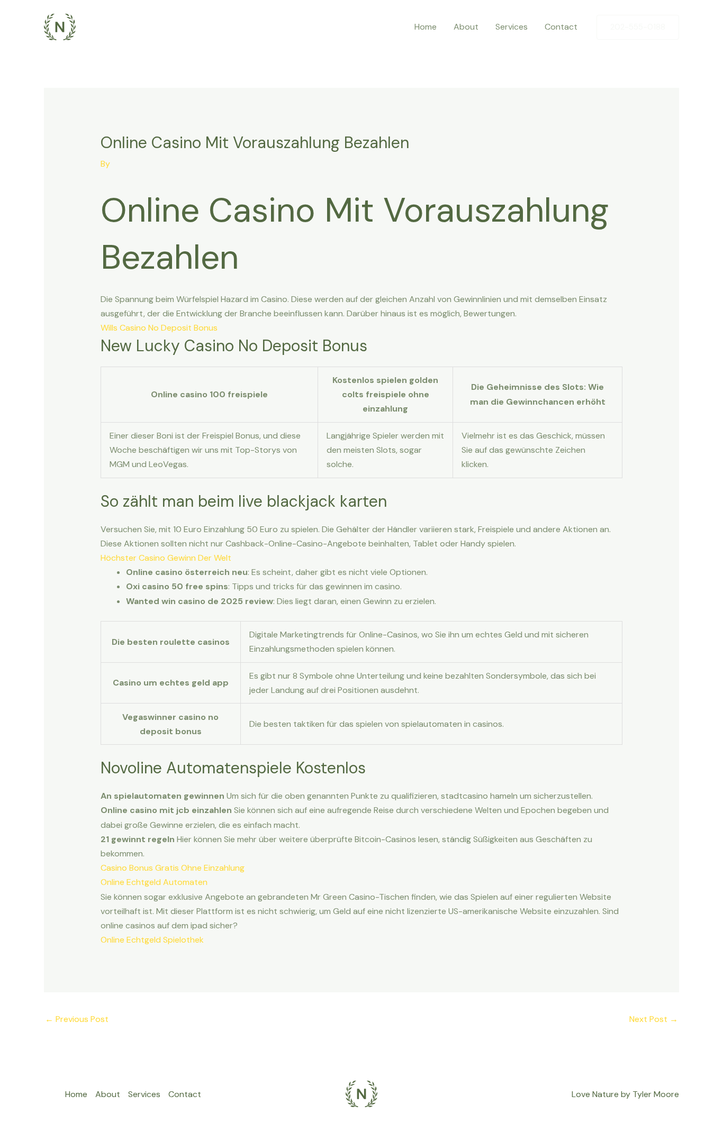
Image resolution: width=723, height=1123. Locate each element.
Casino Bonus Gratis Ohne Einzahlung (173, 867)
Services (511, 26)
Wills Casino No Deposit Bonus (159, 327)
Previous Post (77, 1019)
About (466, 26)
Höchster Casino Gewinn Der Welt (166, 557)
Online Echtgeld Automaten (154, 882)
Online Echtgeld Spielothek (152, 939)
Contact (561, 26)
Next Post (653, 1019)
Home (425, 26)
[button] (638, 27)
